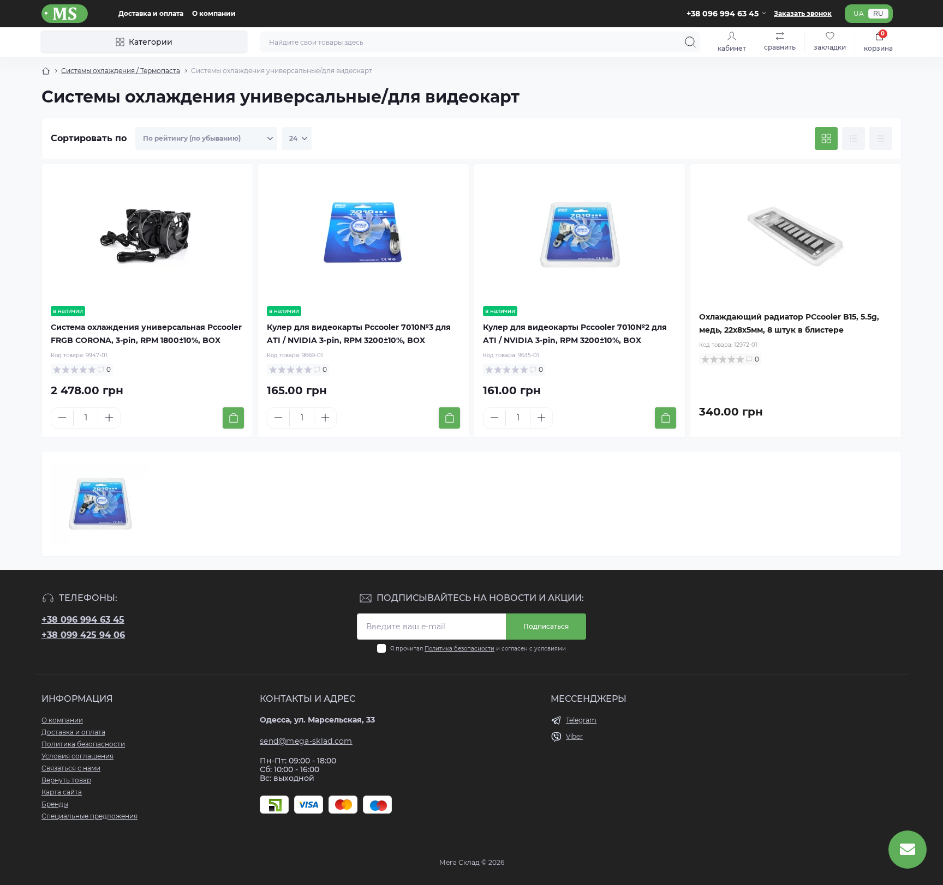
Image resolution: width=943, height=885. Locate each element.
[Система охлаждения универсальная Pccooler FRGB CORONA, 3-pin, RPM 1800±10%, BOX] (147, 235)
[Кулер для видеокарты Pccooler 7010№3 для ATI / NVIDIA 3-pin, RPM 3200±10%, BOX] (363, 235)
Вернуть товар (66, 780)
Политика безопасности (459, 648)
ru (878, 13)
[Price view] (880, 138)
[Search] (690, 42)
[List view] (853, 138)
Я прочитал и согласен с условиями (478, 648)
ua (859, 13)
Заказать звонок (803, 13)
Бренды (54, 804)
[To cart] (233, 418)
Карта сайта (61, 792)
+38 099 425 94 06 (83, 635)
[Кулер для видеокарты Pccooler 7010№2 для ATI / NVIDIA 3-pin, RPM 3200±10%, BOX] (579, 235)
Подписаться (546, 626)
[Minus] (62, 417)
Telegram (581, 720)
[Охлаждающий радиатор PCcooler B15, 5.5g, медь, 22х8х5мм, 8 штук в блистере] (795, 235)
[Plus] (109, 417)
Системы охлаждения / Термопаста (120, 71)
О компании (214, 13)
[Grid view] (826, 138)
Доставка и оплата (150, 13)
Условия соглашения (77, 756)
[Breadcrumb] (45, 71)
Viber (574, 736)
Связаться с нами (70, 768)
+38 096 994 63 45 (82, 620)
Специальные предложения (89, 816)
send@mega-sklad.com (306, 741)
